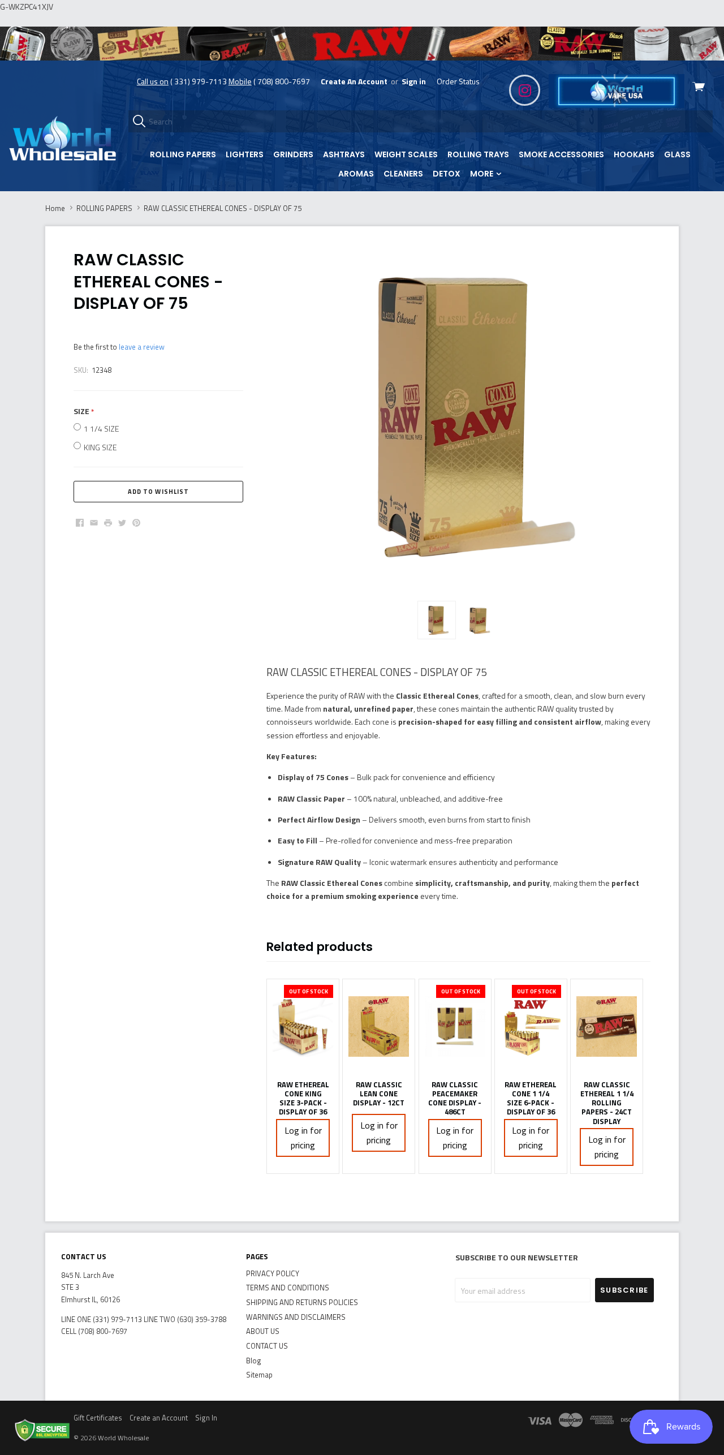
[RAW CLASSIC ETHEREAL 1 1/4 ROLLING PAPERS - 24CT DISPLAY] (607, 1026)
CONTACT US (267, 1345)
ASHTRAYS (344, 154)
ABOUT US (262, 1331)
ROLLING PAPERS (183, 154)
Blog (253, 1360)
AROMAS (356, 173)
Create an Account (159, 1417)
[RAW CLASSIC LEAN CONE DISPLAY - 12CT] (379, 1026)
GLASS (677, 154)
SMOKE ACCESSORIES (561, 154)
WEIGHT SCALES (406, 154)
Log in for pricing (303, 1137)
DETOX (446, 173)
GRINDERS (293, 154)
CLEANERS (403, 173)
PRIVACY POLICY (272, 1273)
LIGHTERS (245, 154)
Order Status (458, 81)
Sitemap (259, 1374)
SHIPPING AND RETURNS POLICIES (302, 1302)
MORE (482, 173)
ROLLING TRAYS (478, 154)
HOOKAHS (634, 154)
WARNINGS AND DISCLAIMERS (296, 1317)
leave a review (142, 346)
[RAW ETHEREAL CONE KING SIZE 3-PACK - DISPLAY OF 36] (303, 1026)
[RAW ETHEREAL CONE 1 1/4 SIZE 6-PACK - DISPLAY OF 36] (531, 1026)
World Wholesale (123, 1437)
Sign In (206, 1417)
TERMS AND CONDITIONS (287, 1287)
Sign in (414, 81)
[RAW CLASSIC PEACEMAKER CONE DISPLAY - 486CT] (455, 1026)
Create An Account (354, 81)
